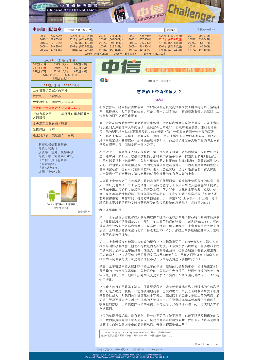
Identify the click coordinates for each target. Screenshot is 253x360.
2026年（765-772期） (52, 35)
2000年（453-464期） (111, 50)
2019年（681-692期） (82, 39)
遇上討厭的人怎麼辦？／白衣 (53, 135)
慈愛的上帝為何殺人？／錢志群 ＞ (57, 108)
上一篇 (205, 344)
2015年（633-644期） (200, 39)
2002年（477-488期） (52, 50)
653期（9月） (82, 71)
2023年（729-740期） (141, 35)
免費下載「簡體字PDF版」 (57, 156)
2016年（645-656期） (171, 39)
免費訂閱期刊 (48, 148)
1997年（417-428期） (200, 50)
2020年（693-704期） (52, 39)
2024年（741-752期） (111, 35)
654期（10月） (50, 75)
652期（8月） (61, 71)
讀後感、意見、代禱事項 (56, 152)
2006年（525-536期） (111, 46)
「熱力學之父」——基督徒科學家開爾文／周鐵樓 (61, 115)
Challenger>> (154, 349)
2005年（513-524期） (141, 46)
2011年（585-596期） (141, 43)
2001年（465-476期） (82, 50)
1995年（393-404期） (126, 53)
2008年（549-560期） (52, 46)
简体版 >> (166, 80)
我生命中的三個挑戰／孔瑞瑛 (53, 102)
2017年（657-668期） (141, 39)
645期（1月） (41, 64)
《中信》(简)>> (103, 349)
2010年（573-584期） (171, 43)
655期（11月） (72, 75)
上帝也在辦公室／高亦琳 (50, 90)
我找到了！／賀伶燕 (47, 96)
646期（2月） (61, 64)
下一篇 (214, 344)
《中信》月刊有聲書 (53, 160)
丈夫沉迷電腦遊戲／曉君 (50, 123)
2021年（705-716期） (200, 35)
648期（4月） (41, 67)
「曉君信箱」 (48, 164)
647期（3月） (82, 64)
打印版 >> (153, 80)
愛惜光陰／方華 (44, 129)
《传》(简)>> (137, 349)
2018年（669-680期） (111, 39)
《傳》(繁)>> (121, 349)
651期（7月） (41, 71)
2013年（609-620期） (82, 43)
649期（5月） (61, 67)
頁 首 (198, 344)
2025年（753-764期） (82, 35)
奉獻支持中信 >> (206, 29)
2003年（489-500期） (200, 46)
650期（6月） (82, 67)
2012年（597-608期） (111, 43)
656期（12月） (61, 78)
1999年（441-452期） (141, 50)
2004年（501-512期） (171, 46)
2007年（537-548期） (82, 46)
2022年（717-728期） (171, 35)
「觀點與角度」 (50, 167)
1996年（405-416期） (96, 53)
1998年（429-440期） (171, 50)
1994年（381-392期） (156, 53)
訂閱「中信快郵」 (51, 171)
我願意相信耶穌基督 (53, 144)
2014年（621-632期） (52, 43)
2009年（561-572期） (200, 43)
